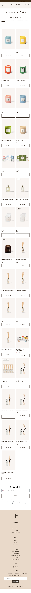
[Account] (25, 5)
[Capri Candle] (22, 39)
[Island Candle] (22, 129)
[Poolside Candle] (8, 39)
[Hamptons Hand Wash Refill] (8, 217)
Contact (15, 540)
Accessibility (15, 549)
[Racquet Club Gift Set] (22, 158)
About (15, 542)
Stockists (16, 557)
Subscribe (15, 581)
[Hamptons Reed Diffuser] (8, 279)
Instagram (15, 547)
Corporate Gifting (15, 551)
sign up (15, 495)
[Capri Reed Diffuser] (22, 279)
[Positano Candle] (8, 69)
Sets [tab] (3, 23)
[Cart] (28, 5)
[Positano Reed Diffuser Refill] (8, 460)
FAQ (15, 525)
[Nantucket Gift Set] (8, 158)
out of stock (8, 235)
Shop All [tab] (3, 20)
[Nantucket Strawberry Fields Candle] (8, 98)
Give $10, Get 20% (15, 559)
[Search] (5, 5)
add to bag (8, 55)
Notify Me (23, 55)
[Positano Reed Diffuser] (8, 308)
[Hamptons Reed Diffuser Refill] (8, 430)
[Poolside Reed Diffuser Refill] (8, 399)
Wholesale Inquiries (15, 555)
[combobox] (4, 490)
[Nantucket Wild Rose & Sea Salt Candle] (22, 98)
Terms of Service (15, 528)
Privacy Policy (16, 530)
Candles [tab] (8, 20)
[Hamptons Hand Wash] (8, 188)
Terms (5, 504)
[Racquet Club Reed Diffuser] (22, 248)
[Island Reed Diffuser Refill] (22, 430)
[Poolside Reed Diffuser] (22, 308)
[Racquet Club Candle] (8, 129)
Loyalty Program (15, 553)
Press (15, 546)
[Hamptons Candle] (22, 69)
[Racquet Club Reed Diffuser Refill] (22, 368)
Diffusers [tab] (13, 20)
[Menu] (2, 5)
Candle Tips (15, 544)
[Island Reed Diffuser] (8, 338)
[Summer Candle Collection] (22, 338)
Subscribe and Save (15, 527)
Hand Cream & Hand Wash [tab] (22, 20)
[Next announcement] (29, 1)
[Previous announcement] (1, 1)
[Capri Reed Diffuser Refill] (22, 399)
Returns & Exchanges (15, 532)
